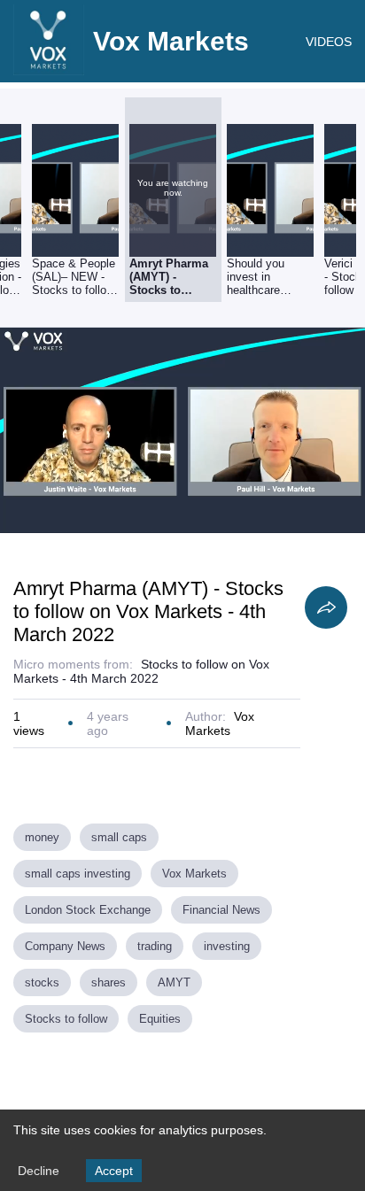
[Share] (326, 607)
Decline (38, 1171)
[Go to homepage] (48, 71)
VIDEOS (329, 42)
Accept (114, 1171)
